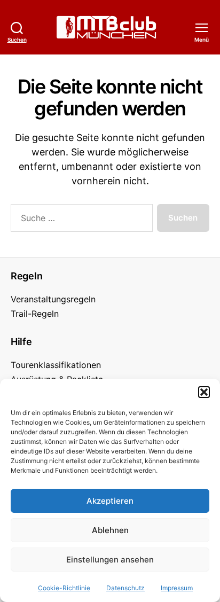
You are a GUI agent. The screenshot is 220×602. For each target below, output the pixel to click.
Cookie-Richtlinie (64, 588)
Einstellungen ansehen (110, 559)
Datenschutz (125, 588)
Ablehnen (110, 530)
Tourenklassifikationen (56, 364)
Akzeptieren (110, 501)
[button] (204, 392)
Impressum (177, 588)
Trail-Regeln (35, 313)
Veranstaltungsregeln (53, 299)
